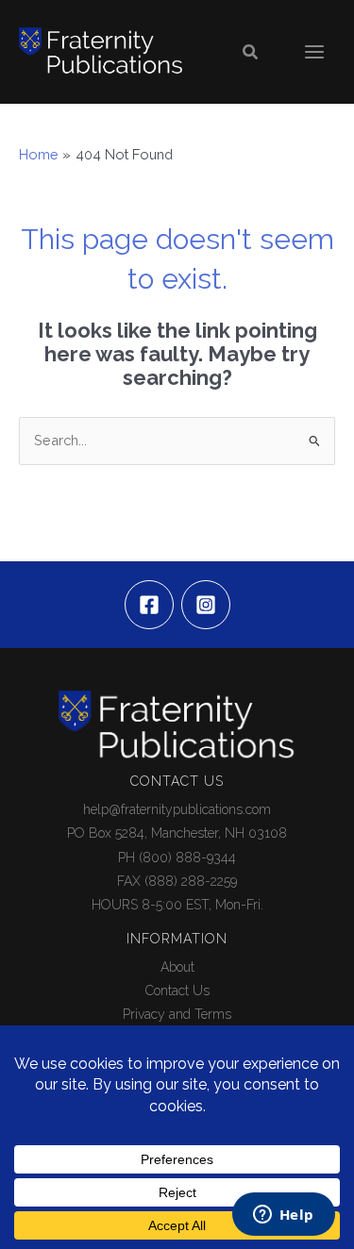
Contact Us (177, 990)
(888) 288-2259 (190, 881)
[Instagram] (205, 604)
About (177, 966)
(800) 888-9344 (187, 857)
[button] (251, 52)
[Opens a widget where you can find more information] (283, 1216)
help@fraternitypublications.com (177, 809)
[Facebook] (149, 604)
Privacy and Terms (177, 1014)
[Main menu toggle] (314, 52)
